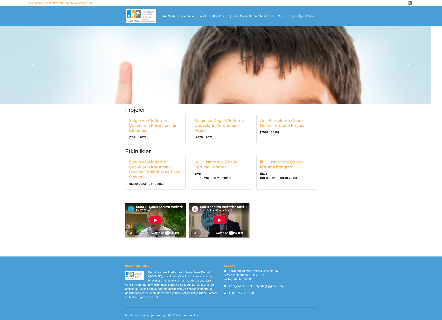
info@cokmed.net (241, 286)
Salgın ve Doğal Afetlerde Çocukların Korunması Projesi (219, 125)
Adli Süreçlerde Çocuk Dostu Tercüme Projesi (282, 123)
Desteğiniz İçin (294, 16)
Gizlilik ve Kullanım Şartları (142, 315)
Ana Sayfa (169, 16)
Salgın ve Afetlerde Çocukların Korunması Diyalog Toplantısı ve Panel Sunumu (155, 169)
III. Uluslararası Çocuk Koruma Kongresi (281, 164)
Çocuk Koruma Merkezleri (257, 16)
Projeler (204, 16)
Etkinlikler (217, 16)
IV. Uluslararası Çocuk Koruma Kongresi (215, 164)
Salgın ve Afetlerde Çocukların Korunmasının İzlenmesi (153, 125)
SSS (279, 16)
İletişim (310, 16)
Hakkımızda (186, 16)
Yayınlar (232, 16)
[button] (33, 65)
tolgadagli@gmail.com (269, 286)
